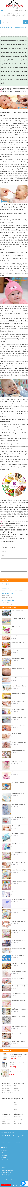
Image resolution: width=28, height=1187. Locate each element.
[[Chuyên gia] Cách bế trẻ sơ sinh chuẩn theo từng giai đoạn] (6, 828)
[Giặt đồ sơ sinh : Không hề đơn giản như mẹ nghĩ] (6, 711)
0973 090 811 (6, 1185)
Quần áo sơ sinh (19, 1083)
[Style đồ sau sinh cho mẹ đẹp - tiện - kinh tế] (6, 809)
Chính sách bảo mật (7, 1168)
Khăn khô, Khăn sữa (7, 1098)
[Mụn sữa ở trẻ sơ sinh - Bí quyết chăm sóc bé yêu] (6, 745)
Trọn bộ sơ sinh (6, 1083)
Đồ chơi (3, 1121)
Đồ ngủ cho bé (6, 1114)
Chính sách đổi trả (6, 1172)
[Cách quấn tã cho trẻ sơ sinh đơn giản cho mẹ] (6, 688)
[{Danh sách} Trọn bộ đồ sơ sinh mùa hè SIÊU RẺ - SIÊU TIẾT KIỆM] (6, 980)
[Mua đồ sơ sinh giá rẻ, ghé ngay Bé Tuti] (6, 965)
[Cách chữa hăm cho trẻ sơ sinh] (6, 680)
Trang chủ (4, 1150)
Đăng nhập (15, 10)
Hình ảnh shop (5, 1160)
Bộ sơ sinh (17, 1086)
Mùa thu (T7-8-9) (6, 1090)
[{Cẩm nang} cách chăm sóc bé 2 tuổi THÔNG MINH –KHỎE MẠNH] (6, 1036)
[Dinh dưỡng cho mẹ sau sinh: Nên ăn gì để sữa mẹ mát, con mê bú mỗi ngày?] (6, 652)
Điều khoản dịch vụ (6, 1175)
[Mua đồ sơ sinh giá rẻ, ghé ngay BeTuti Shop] (6, 914)
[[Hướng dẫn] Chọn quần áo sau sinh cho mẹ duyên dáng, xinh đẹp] (6, 837)
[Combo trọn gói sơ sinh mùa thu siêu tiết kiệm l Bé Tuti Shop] (6, 958)
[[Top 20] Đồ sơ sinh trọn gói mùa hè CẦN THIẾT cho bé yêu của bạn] (6, 995)
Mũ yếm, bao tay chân (18, 1099)
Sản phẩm (4, 1153)
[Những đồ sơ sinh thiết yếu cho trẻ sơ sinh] (6, 874)
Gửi (23, 574)
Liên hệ (4, 1157)
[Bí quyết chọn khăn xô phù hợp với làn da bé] (6, 754)
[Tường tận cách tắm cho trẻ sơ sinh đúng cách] (6, 703)
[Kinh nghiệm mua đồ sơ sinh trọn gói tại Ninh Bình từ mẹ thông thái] (6, 1020)
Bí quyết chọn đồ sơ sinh (18, 949)
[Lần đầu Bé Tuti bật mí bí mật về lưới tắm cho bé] (6, 797)
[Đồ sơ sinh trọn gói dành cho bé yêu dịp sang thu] (6, 621)
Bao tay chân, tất (18, 1107)
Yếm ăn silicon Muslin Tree (16, 1072)
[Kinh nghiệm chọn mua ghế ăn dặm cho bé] (6, 630)
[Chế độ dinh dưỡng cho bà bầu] (6, 644)
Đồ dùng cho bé (18, 1114)
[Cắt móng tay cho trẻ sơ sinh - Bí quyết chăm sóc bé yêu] (6, 728)
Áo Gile (16, 1088)
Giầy (15, 1109)
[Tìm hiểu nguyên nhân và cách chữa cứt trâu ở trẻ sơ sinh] (6, 671)
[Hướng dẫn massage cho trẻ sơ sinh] (6, 637)
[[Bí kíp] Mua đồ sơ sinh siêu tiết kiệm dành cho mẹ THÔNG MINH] (6, 973)
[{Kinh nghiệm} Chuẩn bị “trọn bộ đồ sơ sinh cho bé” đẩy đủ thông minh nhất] (6, 988)
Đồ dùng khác (5, 1116)
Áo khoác (16, 1090)
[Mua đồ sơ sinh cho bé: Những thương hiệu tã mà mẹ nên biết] (6, 894)
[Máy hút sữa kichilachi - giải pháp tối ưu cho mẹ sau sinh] (6, 765)
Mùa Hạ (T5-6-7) (6, 1088)
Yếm (15, 1104)
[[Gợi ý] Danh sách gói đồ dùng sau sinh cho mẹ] (6, 846)
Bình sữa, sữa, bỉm (6, 1119)
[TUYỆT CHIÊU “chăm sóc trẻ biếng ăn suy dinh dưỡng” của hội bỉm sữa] (6, 1043)
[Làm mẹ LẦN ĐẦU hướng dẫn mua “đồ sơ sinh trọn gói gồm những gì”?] (6, 1003)
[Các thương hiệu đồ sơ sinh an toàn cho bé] (6, 903)
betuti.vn (4, 79)
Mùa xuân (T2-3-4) (6, 1086)
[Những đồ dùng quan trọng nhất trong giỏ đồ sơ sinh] (6, 943)
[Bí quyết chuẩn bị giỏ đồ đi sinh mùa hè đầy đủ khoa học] (6, 662)
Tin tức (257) (5, 584)
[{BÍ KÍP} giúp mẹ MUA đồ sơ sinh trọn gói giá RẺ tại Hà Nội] (6, 1011)
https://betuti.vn (11, 541)
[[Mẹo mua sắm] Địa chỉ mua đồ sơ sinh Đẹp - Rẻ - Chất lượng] (6, 855)
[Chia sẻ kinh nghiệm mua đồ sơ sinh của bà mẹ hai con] (6, 786)
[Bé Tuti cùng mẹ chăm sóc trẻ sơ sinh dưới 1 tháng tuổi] (6, 864)
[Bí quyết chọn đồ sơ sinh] (6, 950)
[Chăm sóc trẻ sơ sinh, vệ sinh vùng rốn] (6, 924)
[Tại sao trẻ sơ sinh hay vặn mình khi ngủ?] (6, 736)
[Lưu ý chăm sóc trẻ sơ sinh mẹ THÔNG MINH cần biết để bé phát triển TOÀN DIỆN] (6, 1028)
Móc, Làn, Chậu (6, 1123)
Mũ (15, 1102)
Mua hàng (4, 1155)
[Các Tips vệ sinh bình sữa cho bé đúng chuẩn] (6, 720)
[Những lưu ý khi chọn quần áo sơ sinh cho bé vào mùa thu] (6, 933)
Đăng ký (21, 10)
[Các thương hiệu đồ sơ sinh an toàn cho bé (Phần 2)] (6, 885)
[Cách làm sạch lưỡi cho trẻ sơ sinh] (6, 820)
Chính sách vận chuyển (8, 1170)
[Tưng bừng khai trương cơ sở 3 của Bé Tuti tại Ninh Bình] (6, 613)
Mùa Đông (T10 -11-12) (7, 1093)
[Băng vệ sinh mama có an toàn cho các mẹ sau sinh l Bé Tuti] (6, 776)
